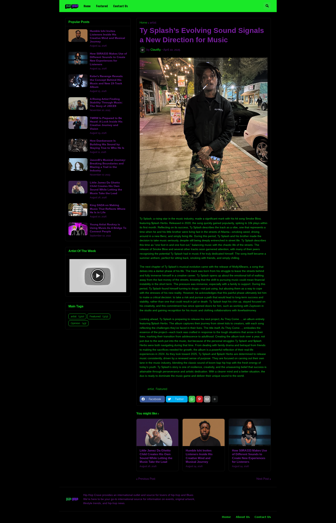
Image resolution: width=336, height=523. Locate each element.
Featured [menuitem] (102, 6)
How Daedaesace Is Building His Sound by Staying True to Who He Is (107, 144)
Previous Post (146, 478)
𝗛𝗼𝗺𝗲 (226, 517)
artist (153, 22)
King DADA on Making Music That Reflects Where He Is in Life (107, 209)
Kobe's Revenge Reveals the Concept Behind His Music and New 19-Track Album (106, 81)
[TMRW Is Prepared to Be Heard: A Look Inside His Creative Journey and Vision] (78, 122)
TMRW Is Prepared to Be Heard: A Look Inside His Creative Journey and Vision (106, 123)
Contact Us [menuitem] (120, 6)
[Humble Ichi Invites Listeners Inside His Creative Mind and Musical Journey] (203, 432)
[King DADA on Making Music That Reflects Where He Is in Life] (78, 209)
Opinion (78, 323)
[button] (267, 6)
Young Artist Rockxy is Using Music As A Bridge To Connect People (108, 228)
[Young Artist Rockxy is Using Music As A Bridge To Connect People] (78, 229)
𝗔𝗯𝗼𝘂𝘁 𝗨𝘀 (243, 517)
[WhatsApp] (192, 399)
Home (143, 22)
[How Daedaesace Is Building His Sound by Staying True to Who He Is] (78, 145)
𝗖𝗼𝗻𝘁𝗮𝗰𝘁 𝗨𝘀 (263, 517)
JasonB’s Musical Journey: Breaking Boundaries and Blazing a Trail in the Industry (108, 165)
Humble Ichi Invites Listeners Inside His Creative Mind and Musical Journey (199, 456)
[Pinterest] (199, 399)
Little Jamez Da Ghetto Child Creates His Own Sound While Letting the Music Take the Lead (156, 456)
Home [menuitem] (87, 6)
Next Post (262, 478)
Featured (161, 389)
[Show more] (214, 399)
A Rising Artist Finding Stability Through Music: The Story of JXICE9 (106, 102)
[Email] (207, 399)
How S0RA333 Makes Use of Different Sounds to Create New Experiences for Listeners (249, 456)
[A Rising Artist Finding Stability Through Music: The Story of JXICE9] (78, 103)
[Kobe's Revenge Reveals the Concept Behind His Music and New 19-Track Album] (78, 80)
